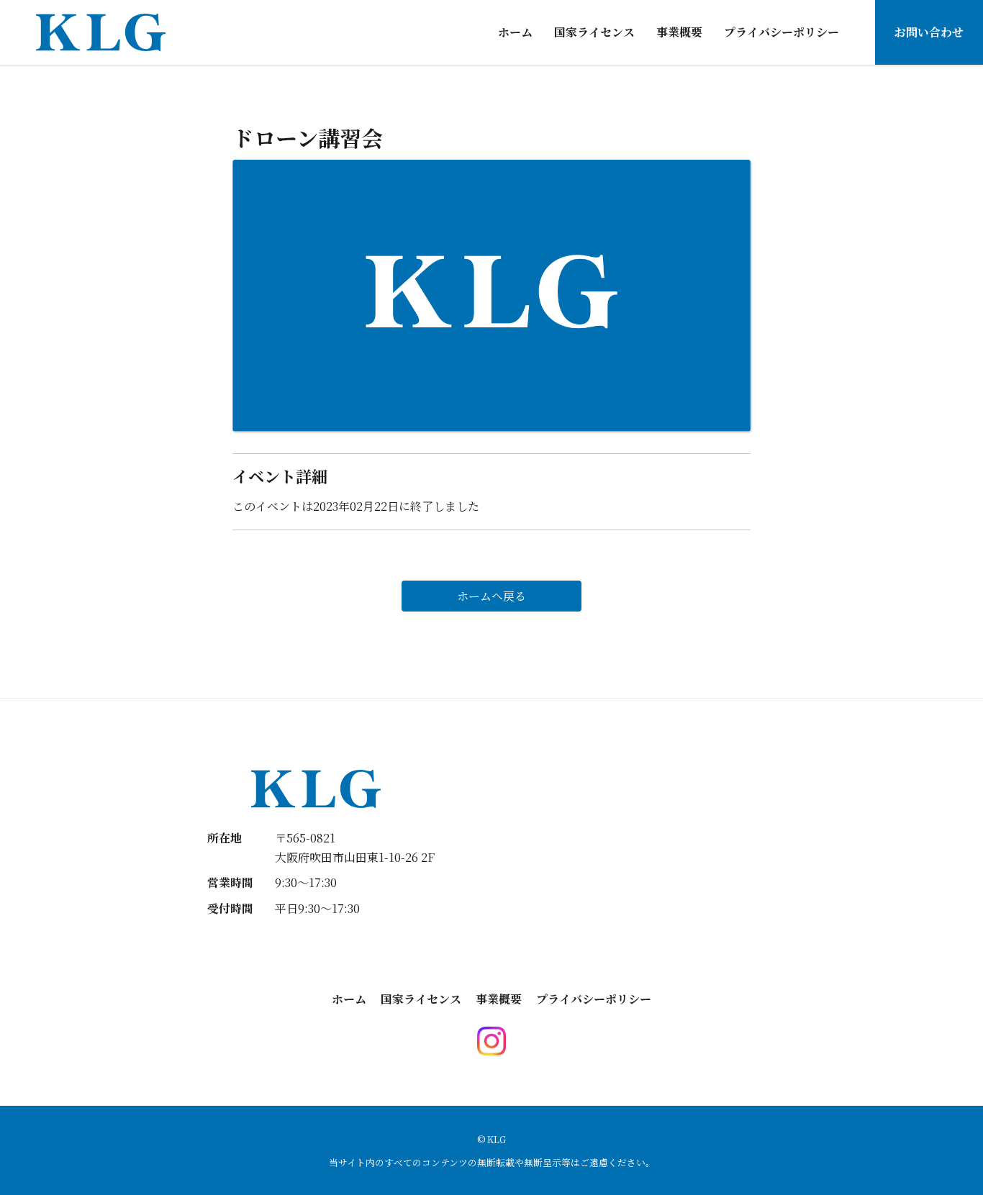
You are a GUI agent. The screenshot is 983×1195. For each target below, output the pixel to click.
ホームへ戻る (491, 596)
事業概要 (679, 32)
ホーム (515, 32)
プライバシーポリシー (781, 32)
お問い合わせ (929, 32)
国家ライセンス (594, 32)
